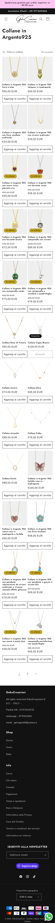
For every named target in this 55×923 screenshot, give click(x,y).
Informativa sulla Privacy (19, 815)
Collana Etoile (9, 478)
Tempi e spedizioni (16, 801)
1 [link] (19, 673)
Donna (9, 740)
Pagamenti (11, 794)
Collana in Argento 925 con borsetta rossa (39, 184)
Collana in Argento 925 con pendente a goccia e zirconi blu (40, 582)
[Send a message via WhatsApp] (48, 916)
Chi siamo (11, 780)
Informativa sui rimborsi (18, 835)
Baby (8, 754)
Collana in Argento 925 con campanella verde (14, 289)
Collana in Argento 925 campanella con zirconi (39, 238)
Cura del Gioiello (15, 821)
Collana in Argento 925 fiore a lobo (14, 86)
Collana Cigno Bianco (38, 343)
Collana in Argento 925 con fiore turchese (39, 530)
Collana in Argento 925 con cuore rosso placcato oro (14, 185)
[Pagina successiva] (35, 673)
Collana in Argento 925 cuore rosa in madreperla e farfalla (14, 531)
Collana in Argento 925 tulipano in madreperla (39, 86)
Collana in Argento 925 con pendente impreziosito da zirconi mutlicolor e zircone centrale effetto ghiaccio (14, 584)
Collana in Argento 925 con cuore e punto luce (14, 640)
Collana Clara (34, 388)
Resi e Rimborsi (14, 808)
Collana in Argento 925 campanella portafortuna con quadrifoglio (40, 641)
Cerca (9, 773)
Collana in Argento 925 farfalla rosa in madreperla (39, 481)
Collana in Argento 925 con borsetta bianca (14, 238)
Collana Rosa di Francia (14, 343)
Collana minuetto (10, 433)
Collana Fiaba (35, 433)
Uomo (9, 747)
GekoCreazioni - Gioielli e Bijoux (25, 919)
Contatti (10, 787)
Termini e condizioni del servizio (23, 828)
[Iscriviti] (45, 855)
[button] (6, 19)
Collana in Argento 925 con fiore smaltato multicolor (14, 135)
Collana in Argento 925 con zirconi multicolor (39, 134)
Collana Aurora (9, 388)
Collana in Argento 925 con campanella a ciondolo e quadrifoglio (40, 291)
